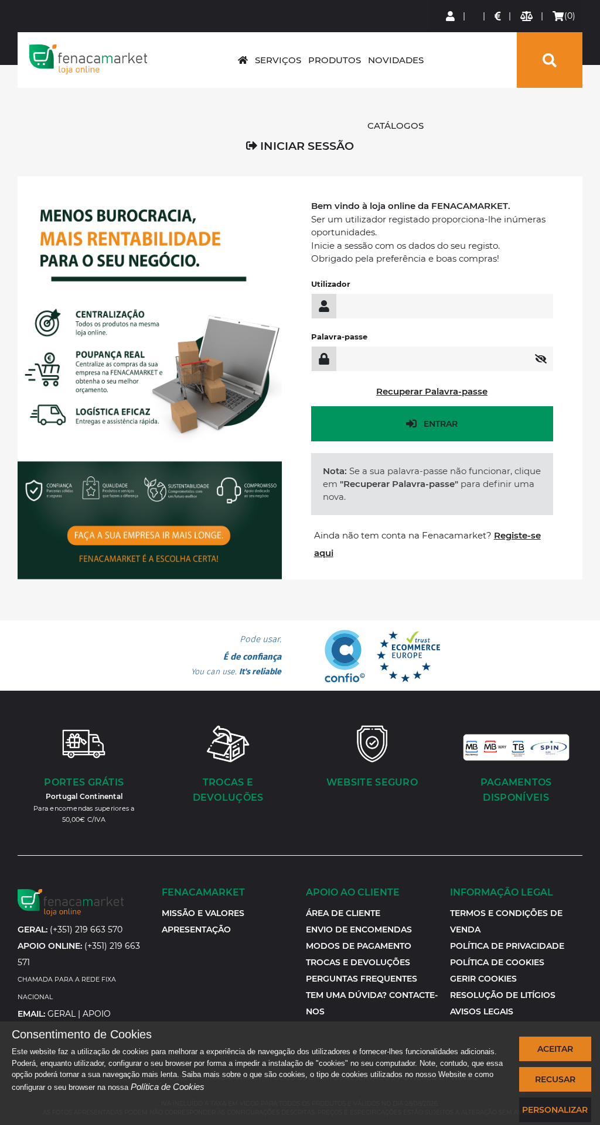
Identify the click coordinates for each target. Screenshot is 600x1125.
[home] (242, 60)
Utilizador (330, 284)
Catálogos (395, 125)
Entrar (441, 424)
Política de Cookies (167, 1087)
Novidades (396, 60)
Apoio (97, 1014)
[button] (483, 978)
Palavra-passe (339, 336)
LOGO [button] (88, 59)
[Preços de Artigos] (498, 16)
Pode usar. (236, 655)
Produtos (334, 60)
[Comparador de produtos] (527, 16)
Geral (61, 1014)
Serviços (278, 60)
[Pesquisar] (549, 60)
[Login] (451, 16)
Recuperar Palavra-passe (432, 391)
